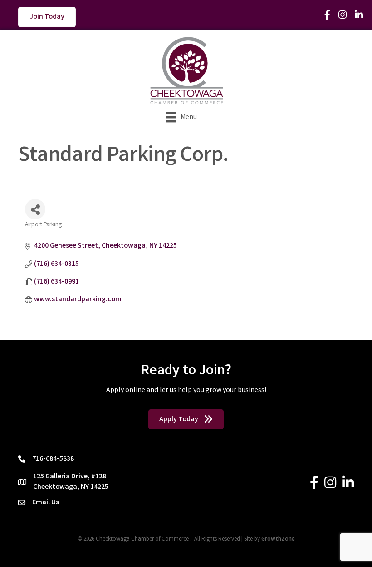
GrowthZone (278, 539)
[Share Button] (35, 209)
